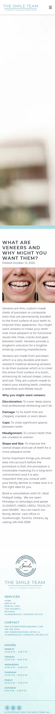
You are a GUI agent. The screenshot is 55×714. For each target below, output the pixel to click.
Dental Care (12, 606)
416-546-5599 (12, 629)
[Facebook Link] (7, 707)
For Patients (13, 609)
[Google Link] (13, 707)
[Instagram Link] (19, 707)
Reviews (10, 612)
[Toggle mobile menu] (50, 7)
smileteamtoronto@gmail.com (24, 627)
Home (8, 601)
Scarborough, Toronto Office (24, 614)
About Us (10, 603)
